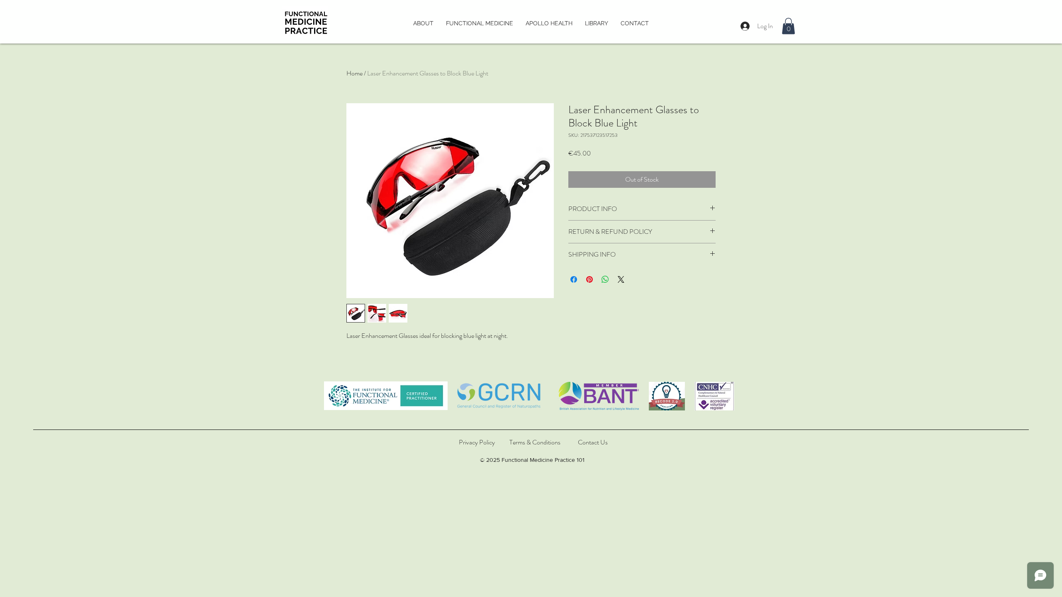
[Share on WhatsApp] (605, 279)
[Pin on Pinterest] (589, 279)
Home (354, 73)
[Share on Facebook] (574, 279)
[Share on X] (621, 279)
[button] (788, 26)
